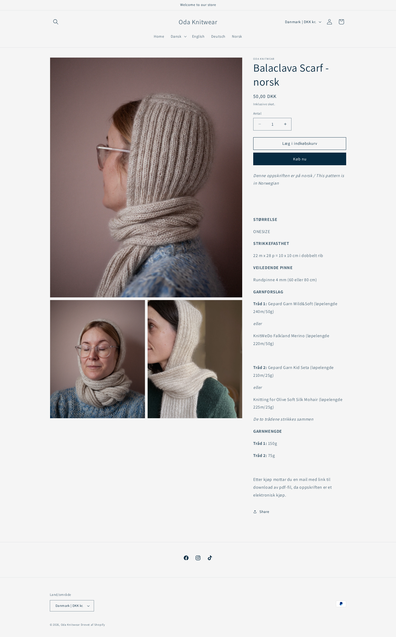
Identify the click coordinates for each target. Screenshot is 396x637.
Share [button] (264, 511)
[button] (56, 22)
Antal (257, 113)
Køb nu (300, 158)
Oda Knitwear (70, 625)
